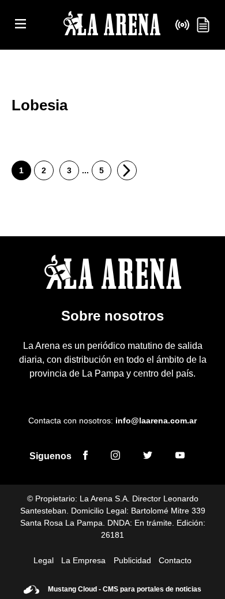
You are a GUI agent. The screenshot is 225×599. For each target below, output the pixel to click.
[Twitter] (148, 457)
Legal (43, 560)
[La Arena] (111, 25)
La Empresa (83, 560)
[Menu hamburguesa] (20, 24)
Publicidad (132, 560)
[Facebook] (85, 457)
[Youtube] (180, 457)
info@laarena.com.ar (156, 420)
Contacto (175, 560)
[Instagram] (115, 457)
